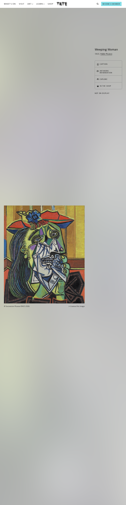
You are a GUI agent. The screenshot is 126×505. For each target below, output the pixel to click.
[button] (97, 3)
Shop (50, 4)
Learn (39, 4)
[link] (35, 306)
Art (29, 4)
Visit (21, 4)
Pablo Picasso (106, 54)
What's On (10, 4)
